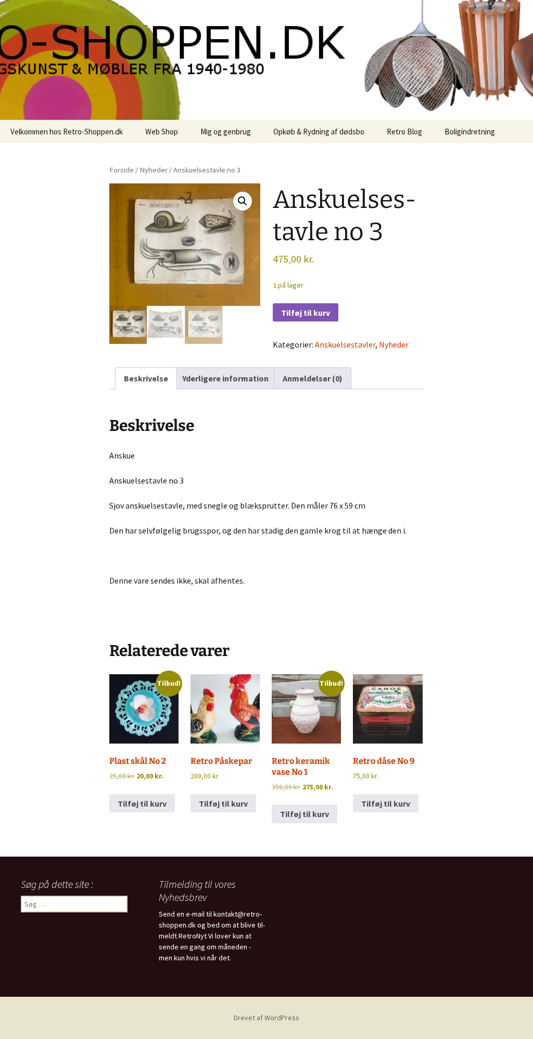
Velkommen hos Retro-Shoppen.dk (66, 132)
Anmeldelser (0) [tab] (312, 378)
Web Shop (161, 132)
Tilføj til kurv (305, 312)
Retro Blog (404, 132)
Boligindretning (470, 132)
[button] (242, 201)
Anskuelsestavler (345, 344)
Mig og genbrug (225, 132)
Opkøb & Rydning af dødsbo (318, 132)
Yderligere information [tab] (225, 378)
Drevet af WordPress (266, 1017)
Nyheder (153, 170)
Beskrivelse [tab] (146, 378)
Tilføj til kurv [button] (142, 803)
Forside (121, 170)
